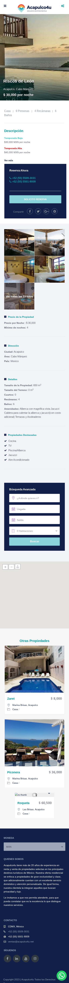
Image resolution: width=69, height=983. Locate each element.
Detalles (12, 379)
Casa (7, 111)
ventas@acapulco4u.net (21, 941)
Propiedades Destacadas (22, 435)
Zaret (11, 698)
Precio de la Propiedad (21, 317)
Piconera (13, 772)
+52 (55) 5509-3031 (18, 931)
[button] (62, 976)
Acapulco (9, 89)
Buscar (34, 541)
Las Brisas (28, 809)
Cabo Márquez (24, 89)
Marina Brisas (19, 705)
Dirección (13, 345)
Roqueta (23, 803)
